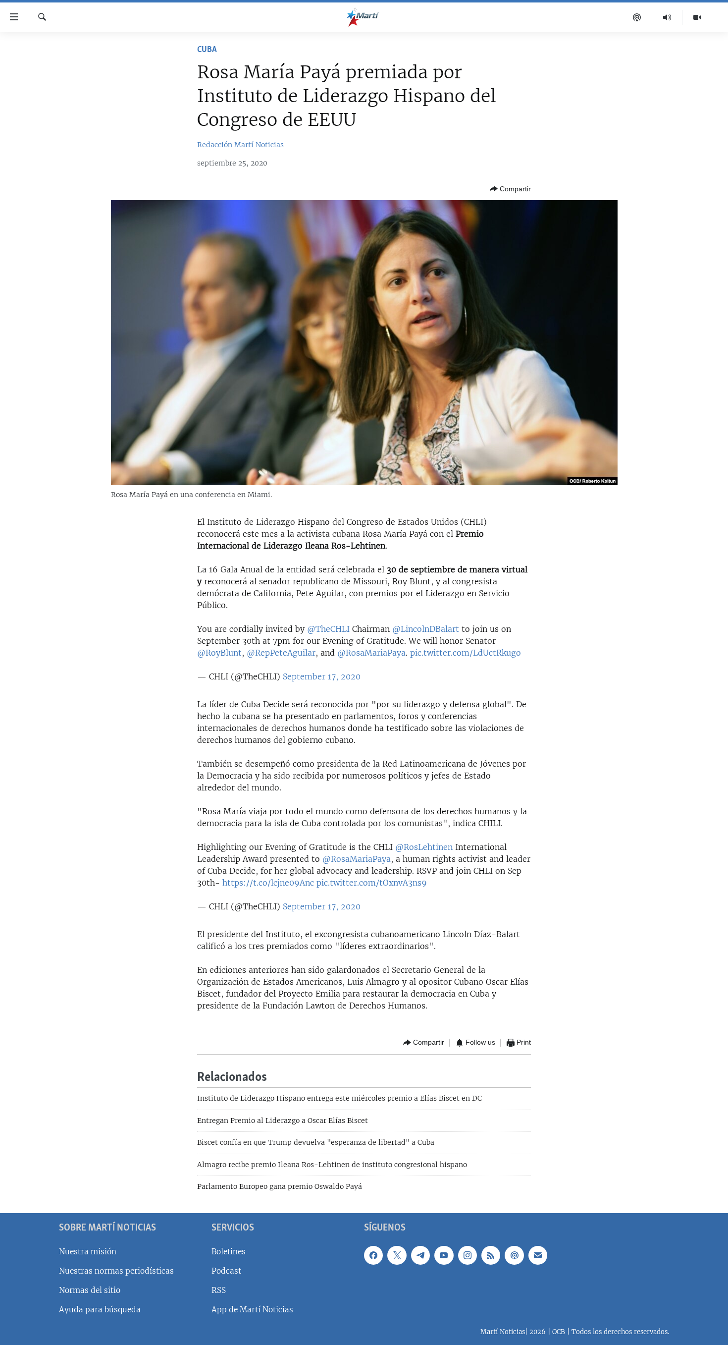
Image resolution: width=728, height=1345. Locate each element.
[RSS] (490, 1255)
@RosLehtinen (424, 847)
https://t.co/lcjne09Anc (268, 883)
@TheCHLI (328, 629)
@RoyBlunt (219, 653)
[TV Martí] (697, 17)
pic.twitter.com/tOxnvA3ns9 (371, 883)
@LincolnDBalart (425, 629)
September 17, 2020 (322, 676)
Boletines (228, 1251)
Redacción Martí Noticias (240, 144)
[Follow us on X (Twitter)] (396, 1255)
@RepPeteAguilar (281, 653)
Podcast (226, 1271)
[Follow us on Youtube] (443, 1255)
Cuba (207, 50)
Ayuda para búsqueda (100, 1309)
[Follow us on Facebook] (373, 1255)
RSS (218, 1290)
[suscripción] (537, 1255)
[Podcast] (637, 17)
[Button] (510, 189)
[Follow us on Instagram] (467, 1255)
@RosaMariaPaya (371, 653)
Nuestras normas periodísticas (116, 1271)
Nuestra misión (87, 1251)
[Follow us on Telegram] (420, 1255)
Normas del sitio (89, 1290)
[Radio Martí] (667, 17)
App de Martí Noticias (252, 1309)
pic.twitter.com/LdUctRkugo (465, 653)
